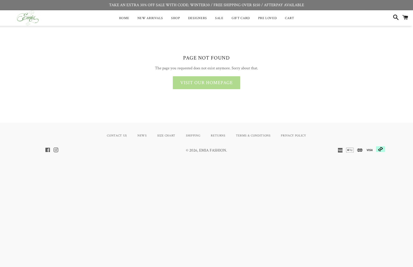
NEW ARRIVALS (150, 18)
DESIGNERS (197, 18)
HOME (124, 18)
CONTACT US (117, 136)
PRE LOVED (267, 18)
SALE (219, 18)
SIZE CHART (166, 136)
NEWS (142, 136)
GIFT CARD (241, 18)
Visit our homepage (206, 83)
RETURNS (218, 136)
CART (289, 18)
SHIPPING (193, 136)
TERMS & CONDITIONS (253, 136)
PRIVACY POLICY (293, 136)
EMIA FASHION (212, 150)
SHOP (175, 18)
